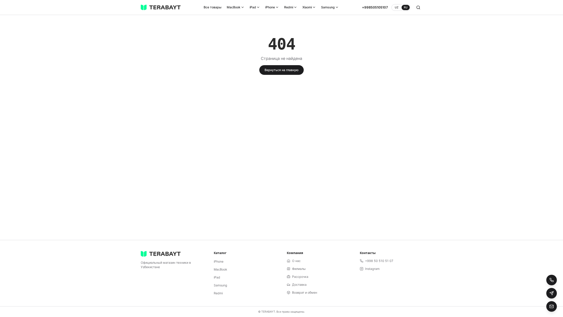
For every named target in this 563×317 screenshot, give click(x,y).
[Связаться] (551, 306)
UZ (396, 7)
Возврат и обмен (304, 292)
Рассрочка (300, 276)
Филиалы (299, 269)
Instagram (372, 269)
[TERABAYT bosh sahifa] (161, 7)
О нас (296, 261)
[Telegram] (551, 293)
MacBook (233, 7)
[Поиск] (418, 7)
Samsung (328, 7)
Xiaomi (307, 7)
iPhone (270, 7)
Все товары (212, 7)
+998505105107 (375, 7)
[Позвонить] (551, 280)
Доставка (299, 284)
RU (406, 7)
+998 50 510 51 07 (379, 261)
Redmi (288, 7)
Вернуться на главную (281, 70)
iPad (253, 7)
